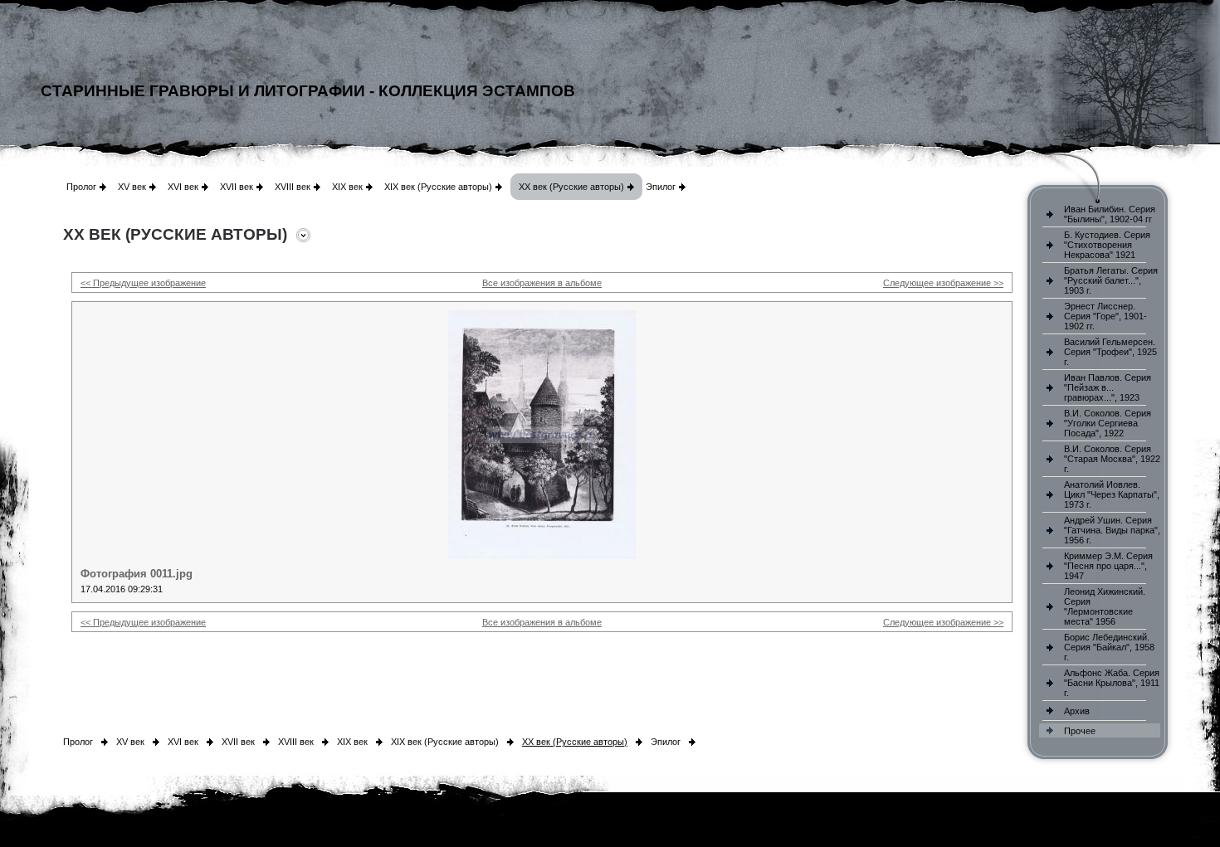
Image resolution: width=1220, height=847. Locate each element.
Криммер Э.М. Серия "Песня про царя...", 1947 (1108, 566)
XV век (132, 187)
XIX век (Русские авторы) (438, 187)
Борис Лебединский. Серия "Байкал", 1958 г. (1109, 647)
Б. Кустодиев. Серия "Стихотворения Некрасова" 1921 (1107, 245)
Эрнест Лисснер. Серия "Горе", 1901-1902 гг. (1105, 316)
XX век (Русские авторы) (571, 187)
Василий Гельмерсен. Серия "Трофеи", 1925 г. (1110, 352)
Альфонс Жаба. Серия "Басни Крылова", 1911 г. (1111, 683)
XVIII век (292, 187)
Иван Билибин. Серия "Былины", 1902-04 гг (1109, 214)
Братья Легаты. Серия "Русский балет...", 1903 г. (1111, 280)
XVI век (183, 187)
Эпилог (661, 187)
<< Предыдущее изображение (143, 283)
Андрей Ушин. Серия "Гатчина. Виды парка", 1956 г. (1112, 530)
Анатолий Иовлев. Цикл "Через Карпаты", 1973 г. (1111, 494)
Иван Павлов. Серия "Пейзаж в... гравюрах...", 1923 (1107, 387)
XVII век (236, 187)
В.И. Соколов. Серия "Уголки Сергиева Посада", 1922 (1107, 423)
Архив (1077, 711)
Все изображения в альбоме (542, 283)
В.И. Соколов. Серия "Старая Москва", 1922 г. (1112, 459)
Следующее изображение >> (943, 283)
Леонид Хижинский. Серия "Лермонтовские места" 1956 (1104, 606)
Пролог (81, 187)
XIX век (347, 187)
